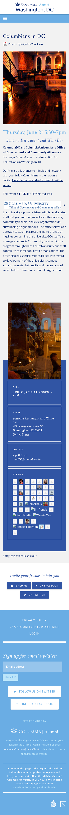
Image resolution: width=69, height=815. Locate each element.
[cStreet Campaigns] (63, 803)
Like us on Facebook (36, 704)
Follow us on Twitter (36, 691)
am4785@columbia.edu (26, 459)
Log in (34, 633)
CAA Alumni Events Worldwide (34, 627)
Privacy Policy (34, 620)
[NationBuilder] (55, 803)
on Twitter (36, 594)
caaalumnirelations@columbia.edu (22, 749)
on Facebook (48, 585)
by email (21, 585)
